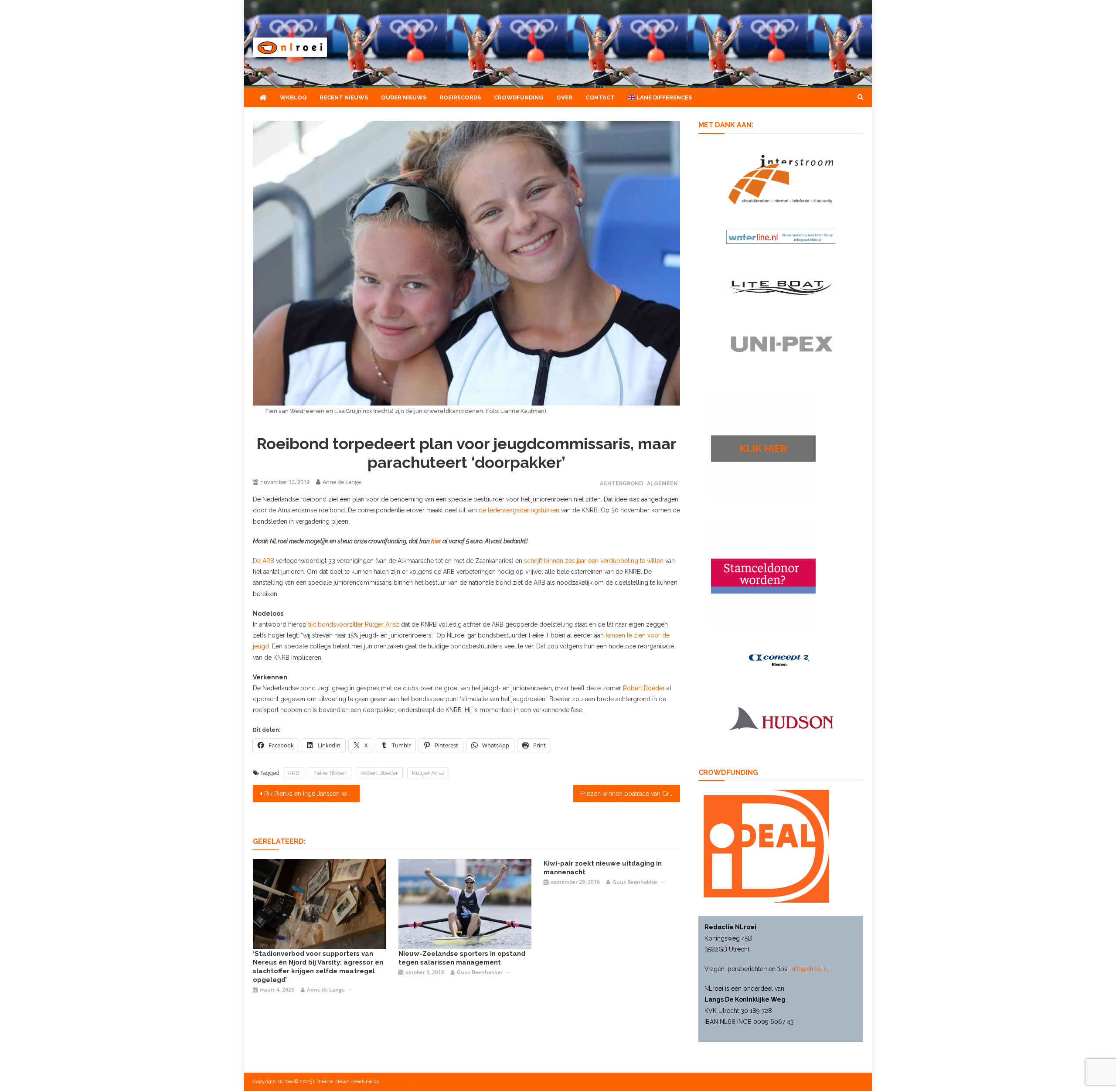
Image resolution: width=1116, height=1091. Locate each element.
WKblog (293, 97)
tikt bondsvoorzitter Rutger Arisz (353, 624)
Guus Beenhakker (480, 972)
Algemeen (662, 483)
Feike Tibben (330, 773)
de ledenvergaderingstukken (519, 510)
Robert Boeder (644, 688)
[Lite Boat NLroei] (780, 286)
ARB (293, 773)
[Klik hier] (763, 445)
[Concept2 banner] (780, 660)
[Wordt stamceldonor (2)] (763, 575)
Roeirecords (460, 97)
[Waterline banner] (780, 235)
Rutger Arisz (428, 773)
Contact (600, 97)
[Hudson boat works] (780, 717)
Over (564, 97)
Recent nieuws (344, 97)
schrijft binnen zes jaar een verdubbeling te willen (593, 560)
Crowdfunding (518, 97)
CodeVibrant (395, 1081)
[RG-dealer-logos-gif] (781, 343)
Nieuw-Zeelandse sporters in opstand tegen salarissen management (461, 958)
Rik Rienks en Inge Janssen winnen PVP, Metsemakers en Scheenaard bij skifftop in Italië (312, 793)
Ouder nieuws (403, 97)
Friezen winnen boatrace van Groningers (630, 793)
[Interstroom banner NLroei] (781, 178)
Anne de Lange (342, 482)
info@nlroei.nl (809, 968)
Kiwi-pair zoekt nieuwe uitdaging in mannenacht (603, 867)
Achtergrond (621, 483)
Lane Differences (663, 97)
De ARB (264, 560)
